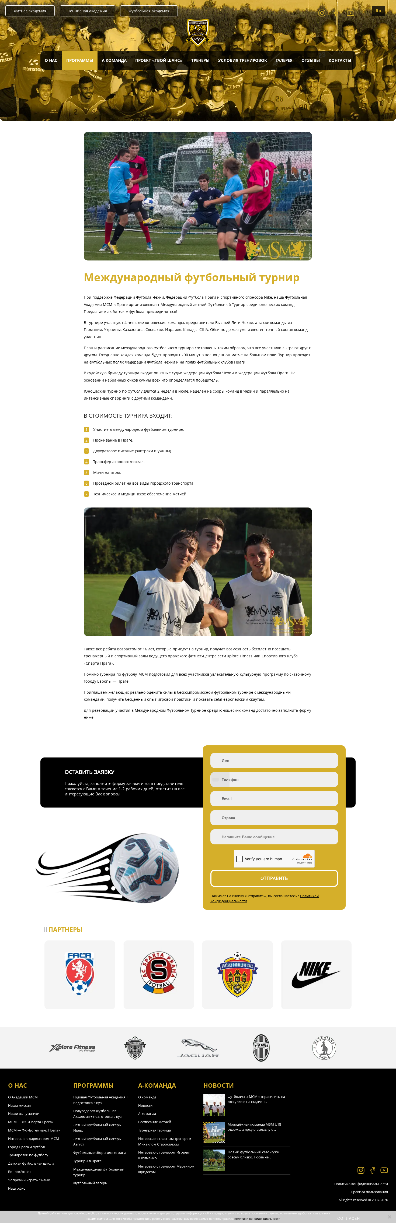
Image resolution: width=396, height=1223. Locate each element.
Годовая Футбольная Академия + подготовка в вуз (100, 1100)
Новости (145, 1105)
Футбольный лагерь (90, 1182)
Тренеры (200, 60)
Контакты (340, 60)
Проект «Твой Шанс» (158, 60)
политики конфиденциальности (257, 1219)
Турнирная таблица (154, 1130)
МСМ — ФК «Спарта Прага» (30, 1121)
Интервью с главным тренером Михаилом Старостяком (164, 1141)
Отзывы (310, 60)
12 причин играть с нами (29, 1180)
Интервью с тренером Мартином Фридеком (166, 1169)
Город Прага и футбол (26, 1146)
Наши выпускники (23, 1113)
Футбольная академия (148, 10)
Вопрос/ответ (19, 1171)
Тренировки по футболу (28, 1154)
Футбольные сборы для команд (99, 1152)
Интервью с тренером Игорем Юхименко (164, 1155)
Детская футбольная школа (31, 1163)
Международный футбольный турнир (98, 1172)
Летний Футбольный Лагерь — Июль (99, 1127)
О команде (147, 1097)
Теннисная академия (87, 10)
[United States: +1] (220, 779)
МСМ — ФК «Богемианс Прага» (34, 1130)
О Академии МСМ (23, 1097)
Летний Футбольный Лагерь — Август (99, 1141)
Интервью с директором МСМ (33, 1138)
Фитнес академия (30, 10)
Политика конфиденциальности (361, 1183)
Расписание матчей (154, 1121)
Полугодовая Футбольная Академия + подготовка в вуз (97, 1113)
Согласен (348, 1218)
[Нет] (389, 1217)
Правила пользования (369, 1191)
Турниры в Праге (87, 1160)
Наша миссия (19, 1105)
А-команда (147, 1113)
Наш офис (16, 1188)
